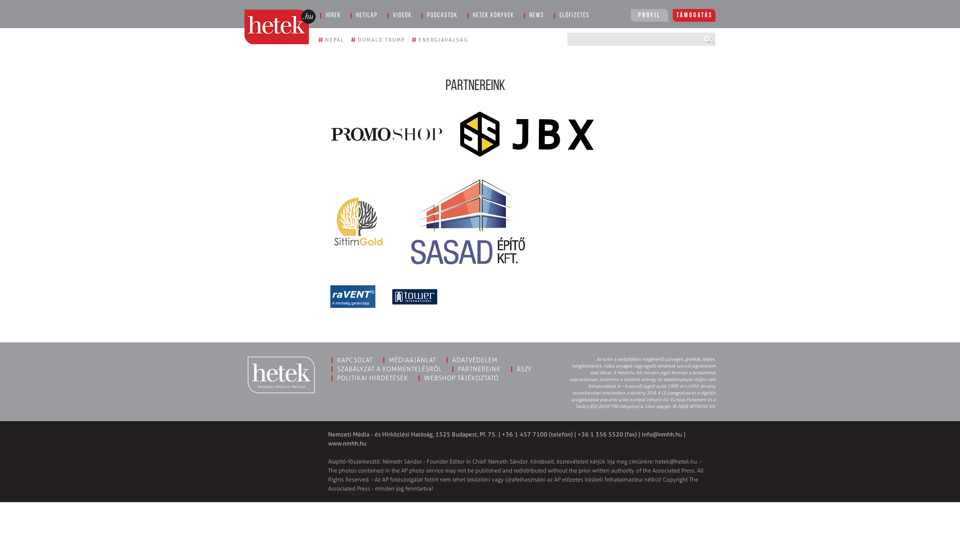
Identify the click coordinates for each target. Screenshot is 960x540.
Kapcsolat (355, 360)
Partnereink (479, 369)
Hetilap (367, 15)
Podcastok (442, 15)
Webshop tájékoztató (461, 378)
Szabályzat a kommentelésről (389, 369)
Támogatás (694, 15)
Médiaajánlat (412, 360)
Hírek (333, 15)
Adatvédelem (475, 360)
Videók (402, 15)
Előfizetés (575, 15)
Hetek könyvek (493, 15)
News (537, 15)
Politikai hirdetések (372, 378)
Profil (649, 15)
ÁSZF (524, 369)
